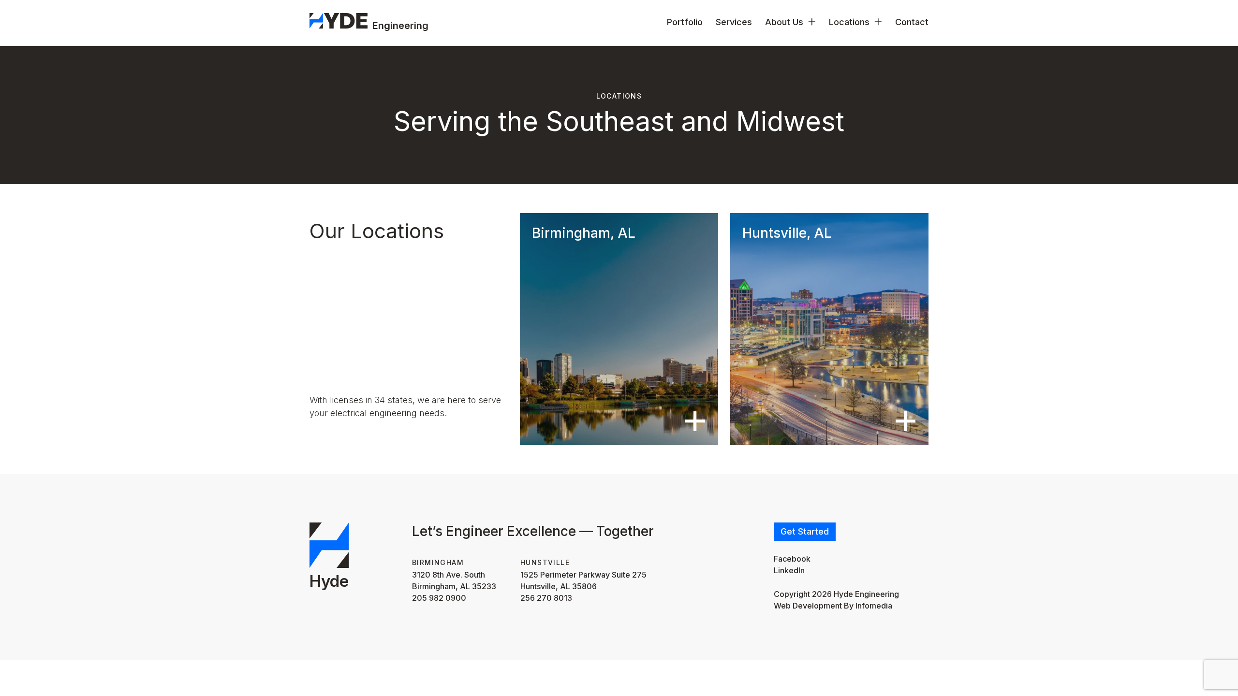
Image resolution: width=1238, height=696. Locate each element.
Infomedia (873, 605)
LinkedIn (789, 570)
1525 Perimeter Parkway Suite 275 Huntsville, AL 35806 (583, 580)
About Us (784, 22)
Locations (849, 22)
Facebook (792, 559)
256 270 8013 (546, 598)
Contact (911, 22)
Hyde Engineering (866, 594)
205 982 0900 (439, 598)
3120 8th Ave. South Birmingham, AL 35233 (454, 580)
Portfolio (685, 22)
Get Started (805, 531)
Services (734, 22)
